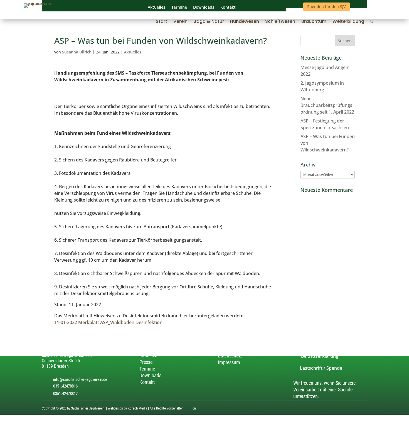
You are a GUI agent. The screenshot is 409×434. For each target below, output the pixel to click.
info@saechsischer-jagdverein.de (80, 379)
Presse (145, 362)
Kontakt (147, 382)
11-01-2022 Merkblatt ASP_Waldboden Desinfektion (108, 322)
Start (161, 21)
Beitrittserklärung (315, 356)
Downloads (150, 375)
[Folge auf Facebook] (364, 409)
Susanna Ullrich (77, 52)
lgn (194, 408)
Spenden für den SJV (326, 6)
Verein (180, 21)
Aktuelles (132, 52)
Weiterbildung (348, 21)
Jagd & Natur (209, 21)
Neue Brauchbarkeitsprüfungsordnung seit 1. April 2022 (327, 105)
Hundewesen (244, 21)
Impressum (229, 363)
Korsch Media (137, 408)
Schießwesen (280, 21)
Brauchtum (313, 21)
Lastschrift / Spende (317, 368)
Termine (147, 369)
